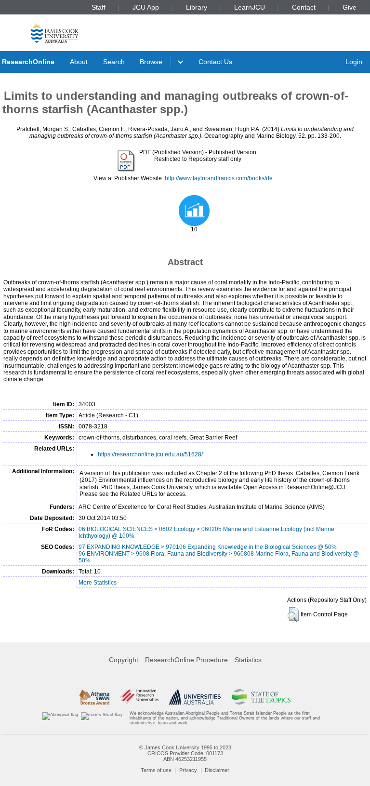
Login (353, 62)
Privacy (188, 770)
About (79, 62)
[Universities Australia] (195, 697)
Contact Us (215, 62)
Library (196, 7)
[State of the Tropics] (261, 697)
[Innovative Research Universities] (139, 697)
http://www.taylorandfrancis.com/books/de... (221, 178)
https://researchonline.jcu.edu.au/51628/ (150, 454)
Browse (151, 62)
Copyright (123, 660)
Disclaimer (217, 770)
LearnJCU (249, 7)
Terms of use (156, 770)
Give (350, 7)
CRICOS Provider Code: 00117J (185, 753)
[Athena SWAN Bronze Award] (94, 697)
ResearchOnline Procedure (186, 660)
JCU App (145, 7)
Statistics (248, 660)
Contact (304, 7)
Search (114, 62)
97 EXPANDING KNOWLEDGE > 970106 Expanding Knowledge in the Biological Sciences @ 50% (208, 547)
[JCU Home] (55, 32)
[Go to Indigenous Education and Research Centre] (60, 718)
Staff (99, 7)
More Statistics (98, 582)
